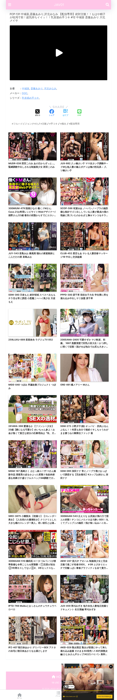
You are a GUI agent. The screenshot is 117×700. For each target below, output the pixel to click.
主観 (44, 123)
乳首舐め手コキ (30, 97)
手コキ (54, 123)
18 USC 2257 (58, 682)
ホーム (19, 698)
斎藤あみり (37, 88)
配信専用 (75, 123)
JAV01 (59, 4)
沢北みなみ (50, 88)
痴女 (64, 123)
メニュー (58, 696)
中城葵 (25, 88)
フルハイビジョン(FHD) (25, 123)
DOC (24, 93)
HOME (60, 677)
